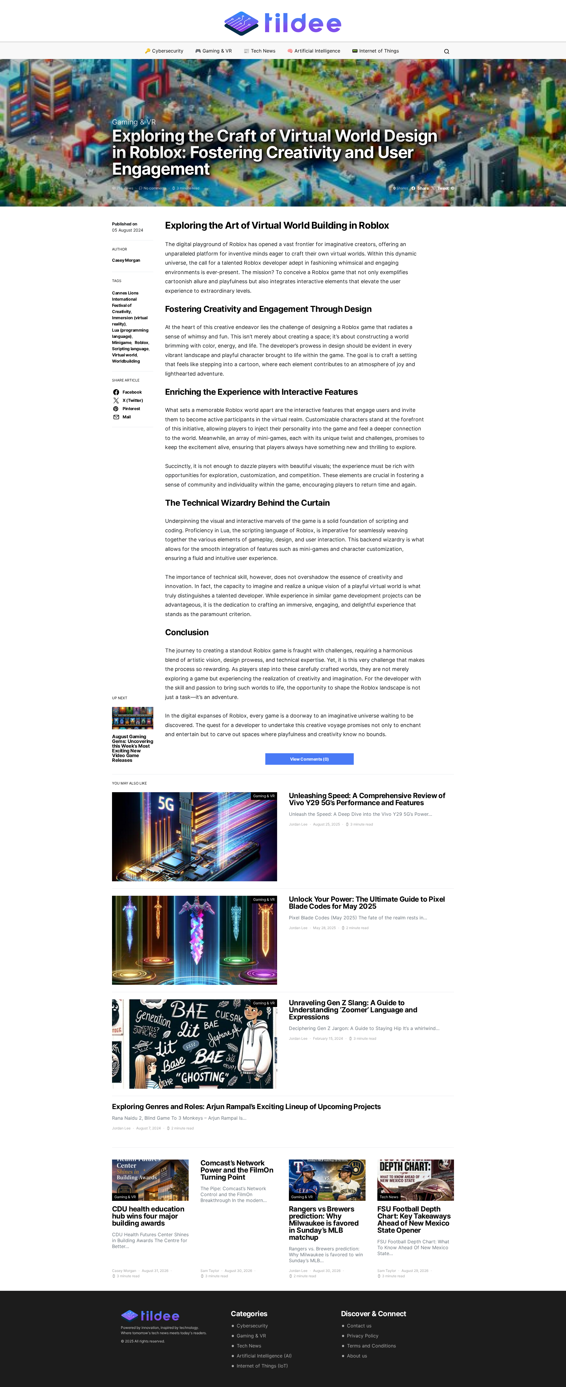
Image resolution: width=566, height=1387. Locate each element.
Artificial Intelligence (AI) (264, 1356)
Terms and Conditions (371, 1346)
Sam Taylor (209, 1270)
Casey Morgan (126, 260)
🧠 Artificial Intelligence (313, 51)
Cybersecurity (252, 1326)
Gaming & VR (134, 122)
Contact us (359, 1326)
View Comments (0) (309, 759)
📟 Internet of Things (375, 51)
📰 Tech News (259, 51)
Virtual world (124, 354)
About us (357, 1356)
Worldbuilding (126, 360)
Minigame (121, 342)
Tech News (389, 1197)
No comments (155, 188)
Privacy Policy (363, 1336)
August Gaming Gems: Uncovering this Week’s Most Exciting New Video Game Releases (132, 748)
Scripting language (130, 348)
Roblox (141, 342)
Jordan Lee (298, 824)
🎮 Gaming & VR (213, 51)
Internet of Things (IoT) (262, 1366)
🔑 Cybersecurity (164, 51)
